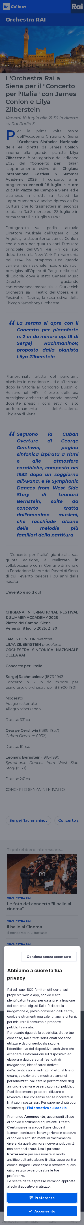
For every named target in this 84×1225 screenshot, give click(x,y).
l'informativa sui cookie (47, 1108)
